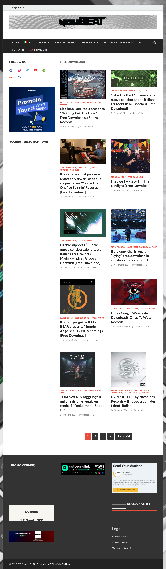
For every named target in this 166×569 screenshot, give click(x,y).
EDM (124, 177)
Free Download (77, 102)
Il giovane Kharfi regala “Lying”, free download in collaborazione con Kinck (130, 255)
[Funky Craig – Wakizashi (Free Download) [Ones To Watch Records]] (134, 292)
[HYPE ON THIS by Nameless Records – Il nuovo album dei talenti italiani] (134, 370)
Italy (144, 91)
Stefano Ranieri (87, 126)
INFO (142, 42)
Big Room (115, 177)
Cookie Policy (120, 542)
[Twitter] (27, 69)
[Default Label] (35, 69)
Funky (90, 102)
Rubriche (41, 42)
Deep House (116, 91)
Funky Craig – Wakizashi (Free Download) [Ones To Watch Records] (134, 317)
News (94, 168)
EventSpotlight (65, 42)
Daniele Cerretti (141, 326)
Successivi (123, 436)
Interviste (88, 42)
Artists (64, 102)
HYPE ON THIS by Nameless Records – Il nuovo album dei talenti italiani (133, 401)
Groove (99, 102)
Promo (63, 104)
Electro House (67, 390)
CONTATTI (18, 49)
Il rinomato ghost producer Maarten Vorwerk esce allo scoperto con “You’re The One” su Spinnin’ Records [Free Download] (80, 183)
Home (15, 42)
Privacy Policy (120, 536)
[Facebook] (10, 69)
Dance (114, 309)
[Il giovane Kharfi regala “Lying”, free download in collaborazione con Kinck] (134, 226)
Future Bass (83, 168)
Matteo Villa (137, 113)
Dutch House (125, 309)
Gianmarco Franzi (91, 340)
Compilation (139, 390)
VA (148, 393)
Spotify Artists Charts (118, 42)
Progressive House (69, 170)
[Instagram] (19, 69)
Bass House (126, 247)
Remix (63, 393)
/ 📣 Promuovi (38, 49)
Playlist (134, 393)
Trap (143, 393)
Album (114, 390)
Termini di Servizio (122, 548)
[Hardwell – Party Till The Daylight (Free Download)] (134, 156)
